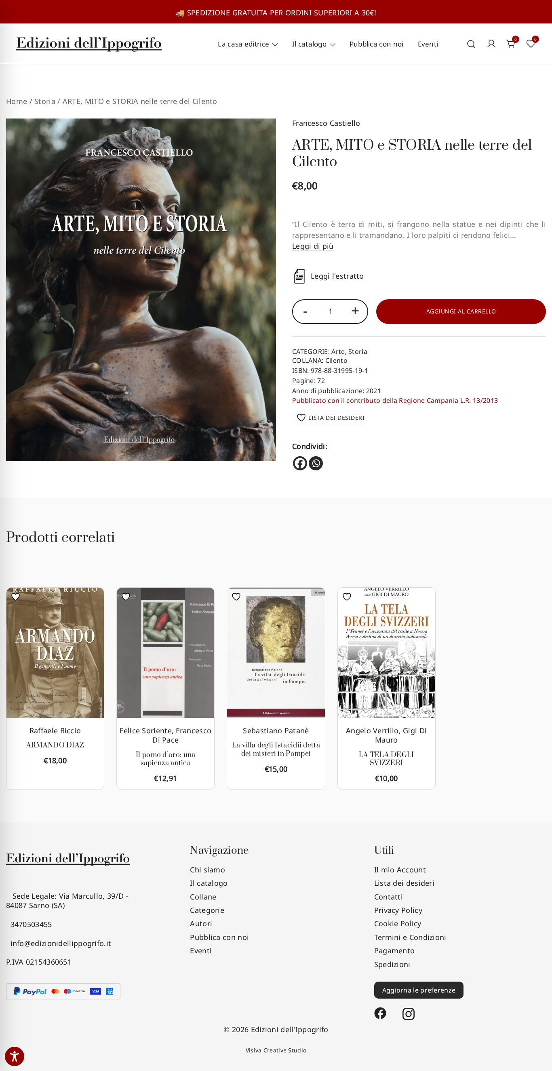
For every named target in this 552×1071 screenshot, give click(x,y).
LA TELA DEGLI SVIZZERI (386, 759)
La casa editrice (243, 44)
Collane (203, 897)
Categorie (207, 910)
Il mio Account (400, 869)
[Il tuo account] (491, 44)
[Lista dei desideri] (18, 597)
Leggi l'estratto (337, 276)
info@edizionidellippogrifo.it (58, 943)
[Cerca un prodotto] (471, 44)
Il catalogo (309, 44)
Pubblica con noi (377, 44)
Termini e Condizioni (410, 937)
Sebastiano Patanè (276, 730)
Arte (338, 351)
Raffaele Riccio (55, 730)
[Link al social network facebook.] (380, 1009)
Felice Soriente (146, 730)
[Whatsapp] (316, 463)
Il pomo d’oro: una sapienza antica (165, 759)
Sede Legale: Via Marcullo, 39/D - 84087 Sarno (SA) (67, 900)
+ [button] (355, 310)
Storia (44, 101)
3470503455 (29, 924)
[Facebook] (300, 463)
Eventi (428, 44)
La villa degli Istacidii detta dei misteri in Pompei (276, 749)
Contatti (388, 897)
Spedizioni (392, 964)
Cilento (336, 360)
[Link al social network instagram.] (408, 1009)
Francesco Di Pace (181, 735)
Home (16, 101)
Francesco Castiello (326, 123)
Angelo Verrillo (372, 730)
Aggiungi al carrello (461, 311)
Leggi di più (313, 246)
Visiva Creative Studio (276, 1050)
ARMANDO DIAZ (55, 745)
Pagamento (394, 950)
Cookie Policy (397, 923)
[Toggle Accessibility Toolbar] (14, 1056)
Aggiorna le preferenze (419, 990)
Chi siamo (207, 869)
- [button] (305, 310)
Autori (201, 923)
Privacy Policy (398, 910)
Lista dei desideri (404, 883)
